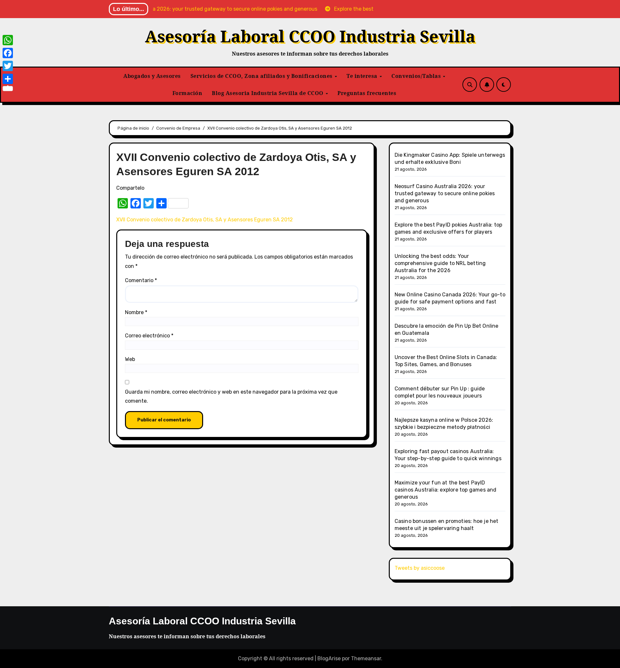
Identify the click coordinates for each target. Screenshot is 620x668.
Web (130, 359)
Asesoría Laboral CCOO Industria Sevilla (310, 36)
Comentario (141, 280)
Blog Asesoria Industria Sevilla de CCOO (268, 93)
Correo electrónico (149, 336)
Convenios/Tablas (416, 76)
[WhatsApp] (7, 40)
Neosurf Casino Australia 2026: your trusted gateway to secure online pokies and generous (445, 193)
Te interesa (362, 76)
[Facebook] (7, 53)
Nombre (136, 312)
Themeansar (366, 658)
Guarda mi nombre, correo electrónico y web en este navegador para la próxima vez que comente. (231, 396)
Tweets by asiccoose (420, 568)
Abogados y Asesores (152, 76)
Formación (187, 93)
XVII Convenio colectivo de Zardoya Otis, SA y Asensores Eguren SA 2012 (204, 220)
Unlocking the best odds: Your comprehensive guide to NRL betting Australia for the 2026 (440, 263)
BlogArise (329, 658)
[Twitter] (7, 65)
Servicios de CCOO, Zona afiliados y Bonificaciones (262, 76)
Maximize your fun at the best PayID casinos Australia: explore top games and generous (446, 490)
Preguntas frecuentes (366, 93)
